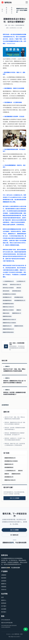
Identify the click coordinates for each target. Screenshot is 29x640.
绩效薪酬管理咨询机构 (8, 303)
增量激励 (3, 586)
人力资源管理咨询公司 (8, 281)
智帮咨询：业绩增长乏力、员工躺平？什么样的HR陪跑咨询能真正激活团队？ (15, 439)
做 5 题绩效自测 (14, 535)
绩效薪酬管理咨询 (7, 300)
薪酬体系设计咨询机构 (8, 310)
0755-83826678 (5, 620)
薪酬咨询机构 (6, 313)
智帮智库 (6, 10)
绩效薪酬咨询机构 (18, 297)
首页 (2, 10)
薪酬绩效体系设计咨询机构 (9, 322)
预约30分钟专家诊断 (7, 622)
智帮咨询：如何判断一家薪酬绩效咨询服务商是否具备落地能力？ (15, 428)
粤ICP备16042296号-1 (14, 636)
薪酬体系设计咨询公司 (8, 307)
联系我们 (3, 612)
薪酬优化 (11, 10)
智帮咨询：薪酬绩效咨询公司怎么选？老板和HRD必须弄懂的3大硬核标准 (15, 423)
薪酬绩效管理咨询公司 (8, 329)
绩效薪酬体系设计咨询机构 (9, 294)
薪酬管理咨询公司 (16, 313)
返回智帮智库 (5, 405)
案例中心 (3, 600)
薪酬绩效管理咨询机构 (8, 332)
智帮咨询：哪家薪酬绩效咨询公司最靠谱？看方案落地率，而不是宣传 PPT (15, 433)
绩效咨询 (19, 287)
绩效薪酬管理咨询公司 (19, 300)
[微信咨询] (25, 629)
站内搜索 (3, 609)
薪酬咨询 (19, 310)
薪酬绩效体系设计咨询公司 (9, 319)
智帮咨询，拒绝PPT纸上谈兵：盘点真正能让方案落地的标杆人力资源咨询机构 (15, 444)
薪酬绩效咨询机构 (18, 326)
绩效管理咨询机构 (16, 291)
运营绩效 (3, 581)
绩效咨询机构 (6, 291)
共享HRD (3, 589)
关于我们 (3, 606)
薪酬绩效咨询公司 (7, 326)
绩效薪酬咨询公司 (7, 297)
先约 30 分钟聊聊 (14, 498)
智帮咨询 (5, 284)
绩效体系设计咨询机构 (8, 287)
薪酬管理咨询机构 (7, 316)
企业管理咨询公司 (21, 281)
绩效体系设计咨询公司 (15, 284)
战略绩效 (3, 575)
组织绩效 (3, 578)
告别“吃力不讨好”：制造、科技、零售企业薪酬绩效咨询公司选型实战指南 (15, 417)
